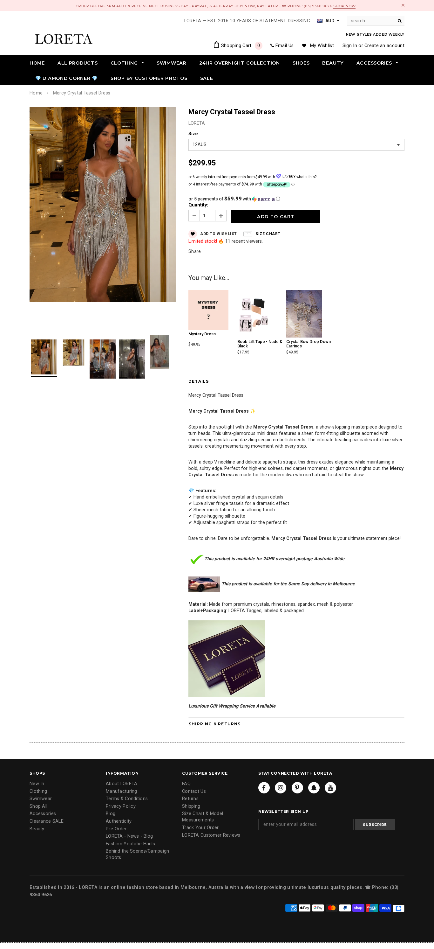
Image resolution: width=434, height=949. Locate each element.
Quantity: (198, 205)
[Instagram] (280, 787)
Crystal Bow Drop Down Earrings (308, 343)
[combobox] (375, 21)
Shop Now (344, 6)
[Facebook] (264, 787)
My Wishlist (322, 45)
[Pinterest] (297, 787)
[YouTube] (330, 787)
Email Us (284, 45)
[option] (103, 205)
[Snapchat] (314, 787)
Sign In (349, 45)
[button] (296, 199)
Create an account (384, 45)
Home (36, 93)
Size (193, 133)
